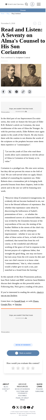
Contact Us (6, 390)
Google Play (6, 304)
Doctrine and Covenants (22, 392)
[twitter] (10, 91)
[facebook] (3, 91)
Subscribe (39, 391)
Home (2, 13)
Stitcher (18, 304)
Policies (39, 389)
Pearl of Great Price (22, 399)
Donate (23, 10)
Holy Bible (22, 395)
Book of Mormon (22, 389)
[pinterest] (16, 91)
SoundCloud (19, 301)
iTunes (35, 301)
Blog (8, 13)
